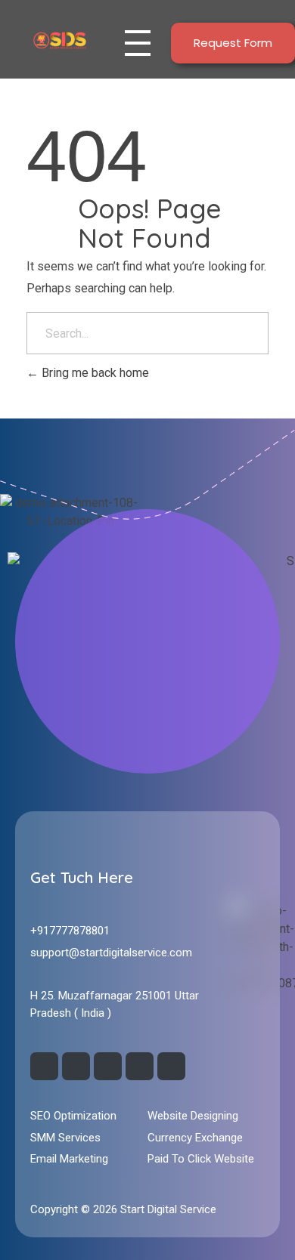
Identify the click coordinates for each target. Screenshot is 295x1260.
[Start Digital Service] (59, 40)
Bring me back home (94, 373)
